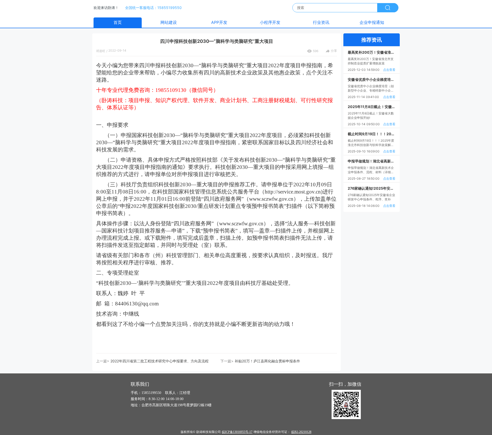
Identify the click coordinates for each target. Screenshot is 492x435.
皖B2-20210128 (301, 432)
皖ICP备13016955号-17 (237, 432)
